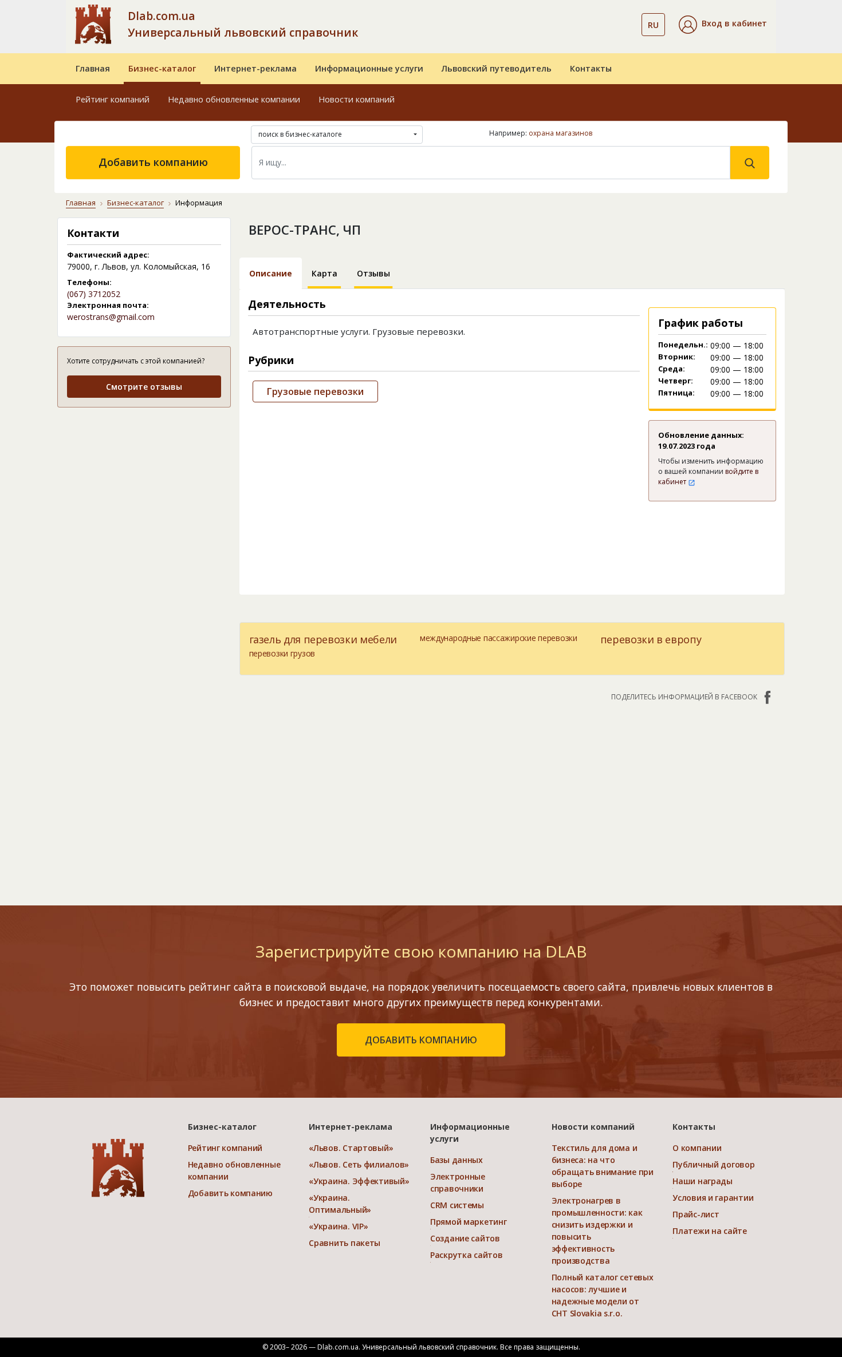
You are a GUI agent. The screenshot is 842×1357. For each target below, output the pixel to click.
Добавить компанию (153, 162)
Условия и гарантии (712, 1197)
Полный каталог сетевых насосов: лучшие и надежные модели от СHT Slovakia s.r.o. (603, 1295)
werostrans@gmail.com (111, 316)
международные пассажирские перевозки (498, 637)
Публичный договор (713, 1164)
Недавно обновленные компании (234, 99)
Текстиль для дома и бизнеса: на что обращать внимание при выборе (603, 1165)
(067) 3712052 (93, 293)
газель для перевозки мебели (323, 639)
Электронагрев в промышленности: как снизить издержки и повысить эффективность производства (597, 1230)
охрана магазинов (560, 133)
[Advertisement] (144, 489)
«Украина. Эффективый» (359, 1181)
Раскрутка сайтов (466, 1254)
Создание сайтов (465, 1238)
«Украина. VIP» (338, 1226)
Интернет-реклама (255, 68)
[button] (723, 24)
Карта (324, 273)
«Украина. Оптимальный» (340, 1203)
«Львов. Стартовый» (351, 1147)
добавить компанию (421, 1040)
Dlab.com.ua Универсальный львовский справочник (243, 24)
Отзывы (373, 273)
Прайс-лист (695, 1214)
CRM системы (457, 1205)
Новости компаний (356, 99)
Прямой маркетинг (468, 1221)
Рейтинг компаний (112, 99)
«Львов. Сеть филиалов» (359, 1164)
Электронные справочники (457, 1182)
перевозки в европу (651, 639)
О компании (696, 1147)
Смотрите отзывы (144, 386)
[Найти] (749, 162)
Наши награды (702, 1181)
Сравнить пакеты (344, 1242)
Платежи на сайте (709, 1230)
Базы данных (456, 1159)
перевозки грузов (282, 653)
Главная (93, 68)
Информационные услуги (369, 68)
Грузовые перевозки (315, 391)
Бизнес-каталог (162, 68)
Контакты (591, 68)
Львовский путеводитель (497, 68)
